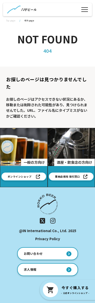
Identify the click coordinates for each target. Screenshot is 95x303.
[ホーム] (22, 10)
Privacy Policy (47, 238)
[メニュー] (84, 10)
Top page (10, 20)
